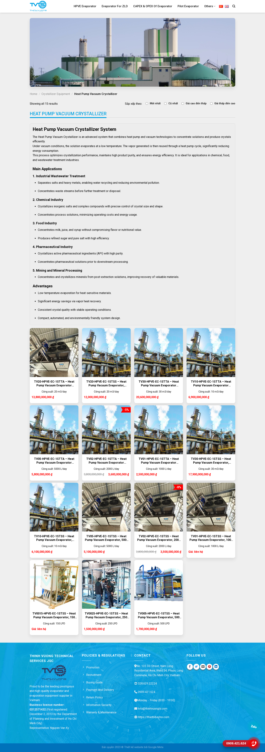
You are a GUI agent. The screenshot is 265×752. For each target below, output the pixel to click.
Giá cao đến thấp (196, 103)
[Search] (233, 6)
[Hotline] (253, 743)
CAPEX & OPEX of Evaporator (152, 6)
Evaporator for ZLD (115, 6)
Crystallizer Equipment (55, 94)
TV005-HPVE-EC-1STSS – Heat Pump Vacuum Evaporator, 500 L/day (159, 615)
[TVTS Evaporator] (43, 6)
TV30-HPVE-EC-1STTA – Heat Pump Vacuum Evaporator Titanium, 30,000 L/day (159, 383)
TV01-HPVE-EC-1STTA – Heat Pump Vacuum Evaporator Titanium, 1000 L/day (159, 461)
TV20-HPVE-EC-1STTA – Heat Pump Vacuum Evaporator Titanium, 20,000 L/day (54, 383)
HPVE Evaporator (85, 6)
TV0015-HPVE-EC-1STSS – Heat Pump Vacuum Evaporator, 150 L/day (54, 615)
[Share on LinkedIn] (216, 667)
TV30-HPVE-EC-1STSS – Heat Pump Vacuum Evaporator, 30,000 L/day (211, 461)
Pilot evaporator (188, 6)
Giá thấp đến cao (224, 103)
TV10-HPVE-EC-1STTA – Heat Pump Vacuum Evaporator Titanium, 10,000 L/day (211, 383)
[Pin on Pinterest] (209, 667)
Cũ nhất (173, 103)
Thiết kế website (133, 747)
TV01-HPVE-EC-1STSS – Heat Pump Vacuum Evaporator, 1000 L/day (211, 538)
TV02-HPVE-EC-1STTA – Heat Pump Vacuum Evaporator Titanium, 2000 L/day (106, 461)
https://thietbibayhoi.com (153, 717)
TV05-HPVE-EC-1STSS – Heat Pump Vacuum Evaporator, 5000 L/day (106, 538)
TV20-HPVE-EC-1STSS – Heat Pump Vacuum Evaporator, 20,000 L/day (106, 383)
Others (208, 6)
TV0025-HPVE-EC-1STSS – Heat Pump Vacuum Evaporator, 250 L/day (106, 615)
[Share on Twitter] (196, 667)
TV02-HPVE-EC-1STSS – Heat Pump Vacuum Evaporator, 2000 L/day (158, 538)
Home (33, 94)
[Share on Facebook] (190, 667)
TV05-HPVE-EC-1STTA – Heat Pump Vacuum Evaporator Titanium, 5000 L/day (54, 461)
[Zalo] (253, 726)
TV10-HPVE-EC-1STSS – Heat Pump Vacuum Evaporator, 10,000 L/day (54, 538)
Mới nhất (155, 103)
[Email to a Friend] (203, 667)
